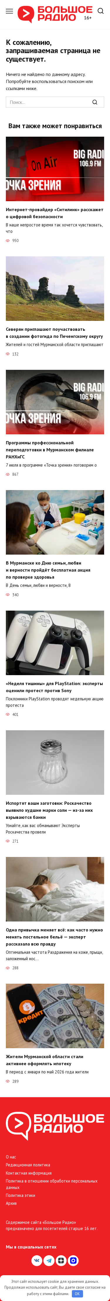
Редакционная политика (28, 1165)
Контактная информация (29, 1173)
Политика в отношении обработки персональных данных (51, 1184)
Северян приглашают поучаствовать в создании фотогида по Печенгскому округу (54, 332)
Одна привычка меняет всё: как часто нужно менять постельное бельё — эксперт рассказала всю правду (54, 937)
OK (77, 1293)
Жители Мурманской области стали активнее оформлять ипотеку (44, 1059)
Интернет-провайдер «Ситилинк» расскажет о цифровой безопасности (55, 212)
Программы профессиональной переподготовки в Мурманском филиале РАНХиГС (50, 450)
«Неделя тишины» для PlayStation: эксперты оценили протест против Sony (54, 686)
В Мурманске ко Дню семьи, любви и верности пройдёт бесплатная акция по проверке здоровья (48, 570)
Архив (11, 1203)
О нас (11, 1157)
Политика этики (20, 1195)
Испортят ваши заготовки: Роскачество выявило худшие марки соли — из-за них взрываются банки (49, 810)
